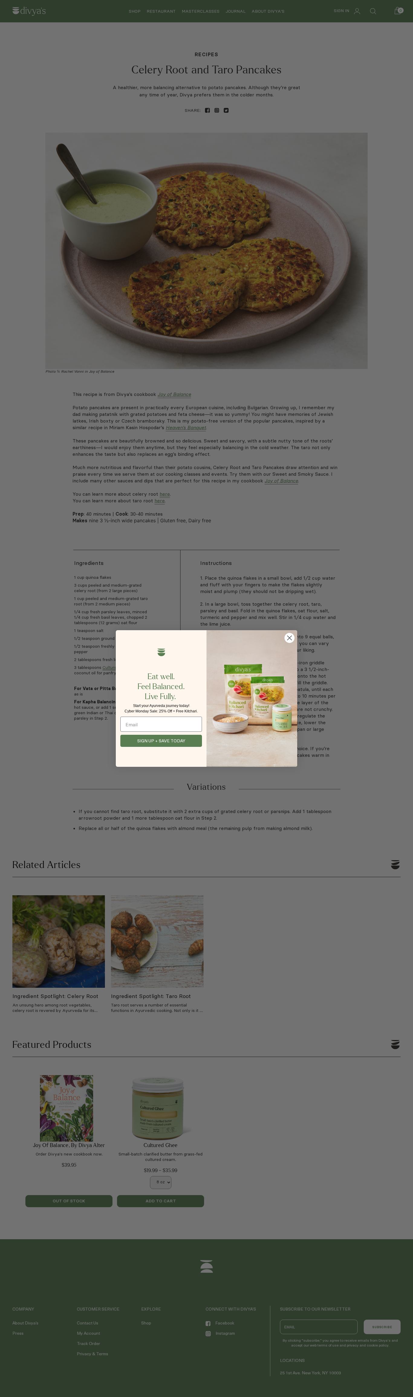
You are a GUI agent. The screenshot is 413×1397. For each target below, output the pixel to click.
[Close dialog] (289, 638)
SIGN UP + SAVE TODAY (161, 740)
